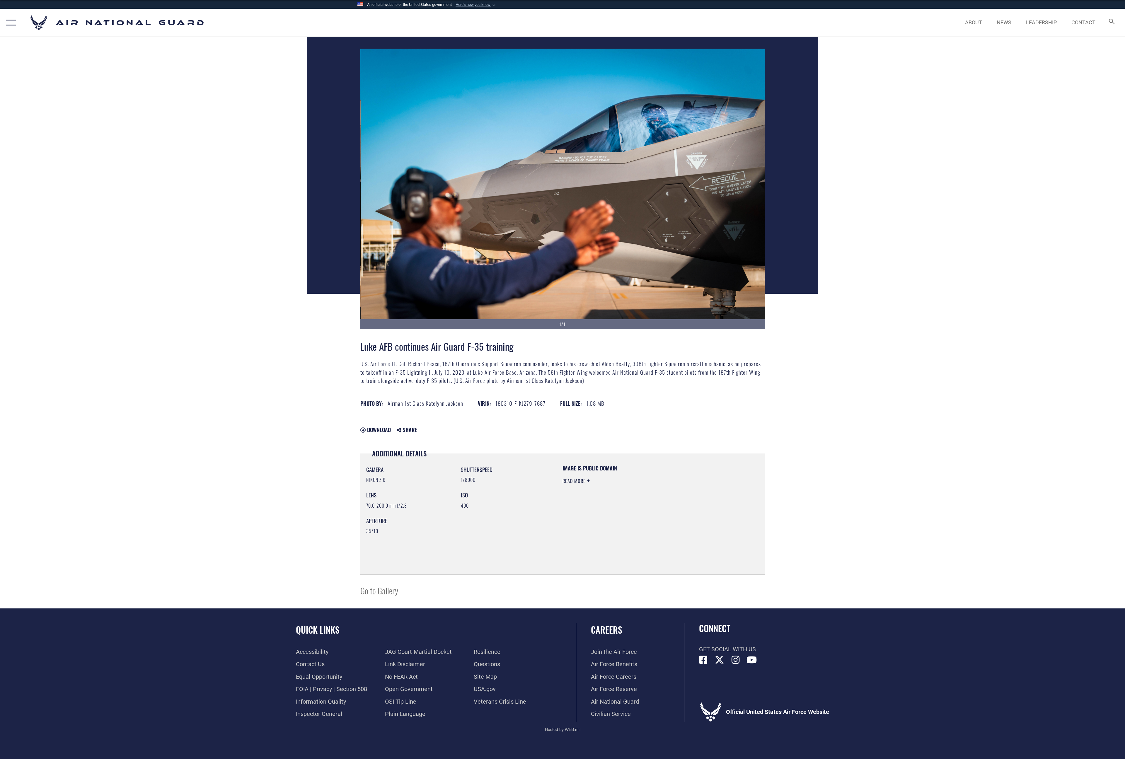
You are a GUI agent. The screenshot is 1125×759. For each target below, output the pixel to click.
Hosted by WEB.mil (562, 729)
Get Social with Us (727, 649)
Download (378, 430)
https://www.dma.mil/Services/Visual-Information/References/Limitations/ (631, 518)
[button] (476, 5)
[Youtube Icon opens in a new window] (751, 660)
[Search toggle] (1111, 22)
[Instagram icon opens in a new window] (735, 660)
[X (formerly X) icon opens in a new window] (719, 660)
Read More (574, 481)
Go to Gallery (379, 590)
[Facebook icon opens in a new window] (703, 660)
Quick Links (318, 629)
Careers (606, 629)
